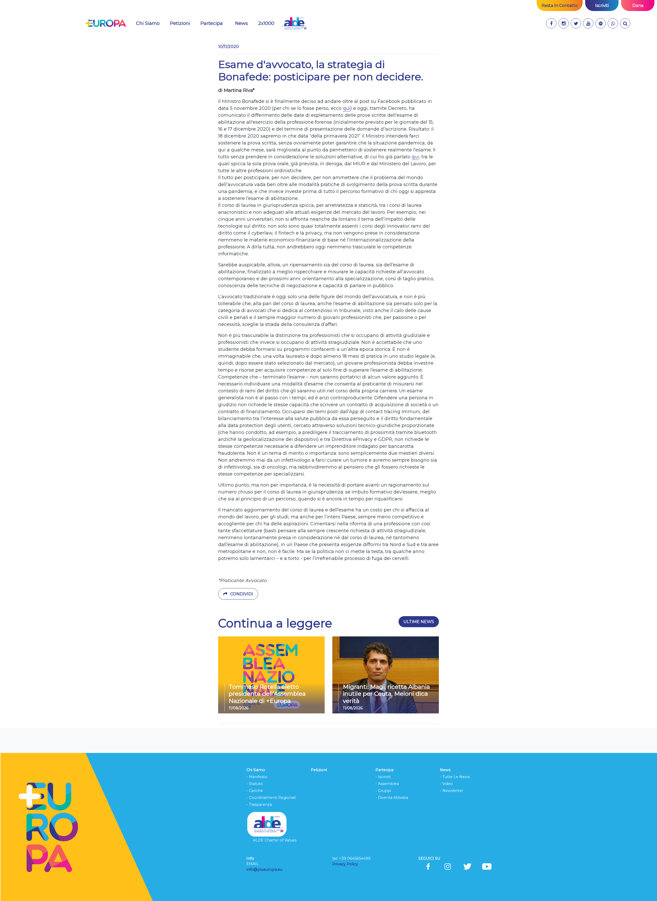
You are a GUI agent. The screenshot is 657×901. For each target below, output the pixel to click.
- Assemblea (387, 783)
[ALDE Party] (294, 23)
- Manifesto (256, 776)
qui (346, 108)
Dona (637, 5)
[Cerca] (625, 23)
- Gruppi (383, 790)
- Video (446, 783)
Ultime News (418, 621)
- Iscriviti (383, 776)
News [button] (244, 23)
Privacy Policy (345, 864)
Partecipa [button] (211, 23)
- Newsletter (451, 790)
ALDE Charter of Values (274, 840)
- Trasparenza (259, 804)
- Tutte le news (455, 776)
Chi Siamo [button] (148, 23)
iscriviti (602, 5)
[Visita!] (551, 23)
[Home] (105, 23)
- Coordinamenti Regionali (271, 797)
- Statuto (254, 783)
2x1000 (266, 23)
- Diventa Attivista (391, 797)
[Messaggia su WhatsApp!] (613, 23)
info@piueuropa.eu (264, 869)
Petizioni (180, 23)
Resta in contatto (560, 5)
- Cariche (254, 790)
